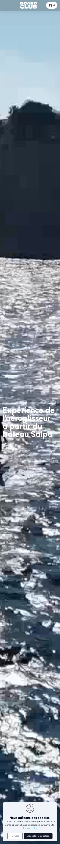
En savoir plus (30, 828)
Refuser (15, 836)
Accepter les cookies (38, 836)
